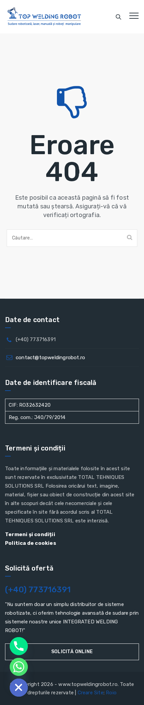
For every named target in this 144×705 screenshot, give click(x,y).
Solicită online (72, 651)
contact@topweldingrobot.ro (50, 358)
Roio (111, 693)
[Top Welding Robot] (44, 16)
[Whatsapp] (19, 667)
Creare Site (90, 693)
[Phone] (19, 646)
